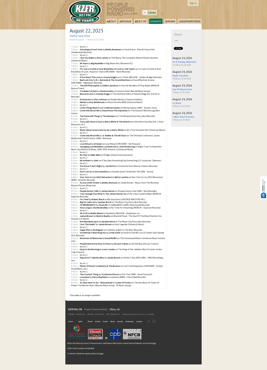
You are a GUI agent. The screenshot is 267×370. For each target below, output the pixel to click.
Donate (120, 321)
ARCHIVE (125, 21)
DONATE (155, 21)
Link (176, 40)
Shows (90, 321)
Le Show (176, 103)
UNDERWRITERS (190, 21)
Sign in (193, 3)
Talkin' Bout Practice (183, 116)
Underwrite (129, 321)
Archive (97, 321)
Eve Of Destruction (182, 89)
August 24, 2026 (182, 58)
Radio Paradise (180, 75)
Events (105, 321)
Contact (139, 321)
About (112, 321)
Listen (151, 12)
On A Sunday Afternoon (184, 61)
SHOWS (170, 21)
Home (70, 321)
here (154, 343)
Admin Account (77, 39)
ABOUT (111, 21)
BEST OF (140, 21)
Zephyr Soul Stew (80, 35)
